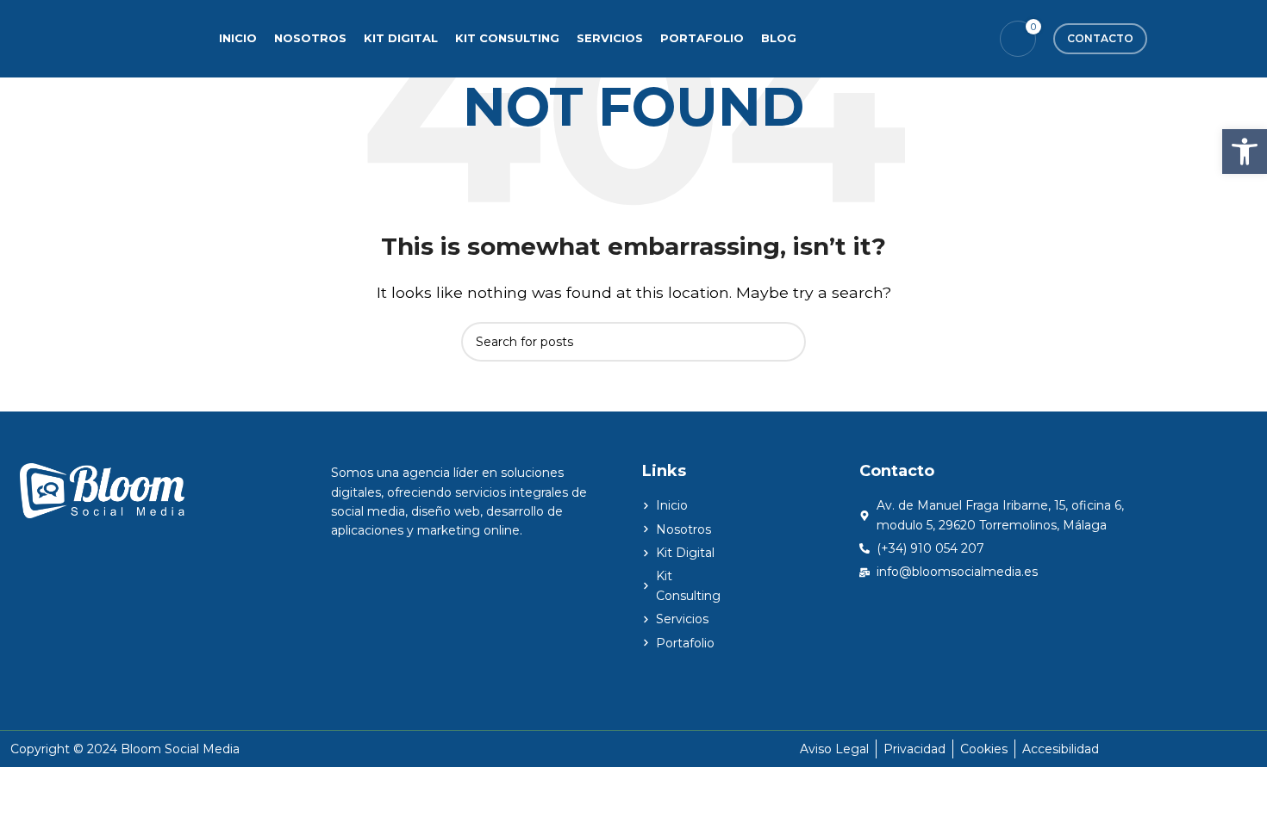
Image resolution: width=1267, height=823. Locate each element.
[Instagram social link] (949, 38)
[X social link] (928, 38)
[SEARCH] (786, 342)
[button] (1244, 151)
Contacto (1100, 38)
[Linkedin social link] (972, 38)
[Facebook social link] (906, 38)
